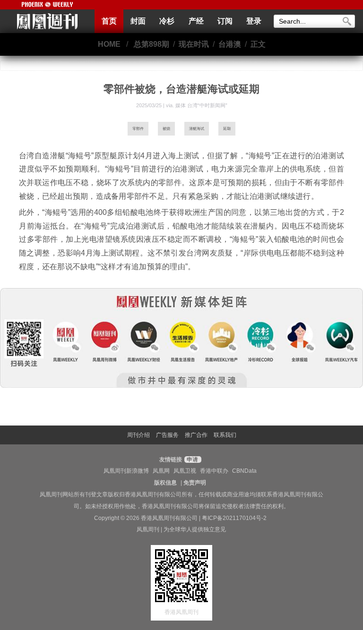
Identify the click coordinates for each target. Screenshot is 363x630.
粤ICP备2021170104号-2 (234, 518)
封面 (138, 21)
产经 (196, 21)
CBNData (244, 471)
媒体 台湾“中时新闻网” (201, 105)
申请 (191, 459)
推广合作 (196, 435)
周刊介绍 (138, 435)
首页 (109, 21)
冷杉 (166, 21)
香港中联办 (214, 471)
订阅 (225, 21)
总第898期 (151, 44)
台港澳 (229, 44)
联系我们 (225, 435)
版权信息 (165, 482)
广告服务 (167, 435)
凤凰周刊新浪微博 (126, 471)
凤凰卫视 (184, 471)
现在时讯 (194, 44)
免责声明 (194, 482)
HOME (109, 44)
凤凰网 (161, 471)
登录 (253, 21)
